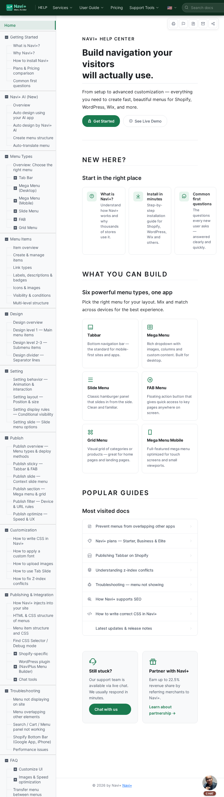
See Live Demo (148, 121)
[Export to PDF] (193, 23)
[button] (28, 36)
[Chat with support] (209, 782)
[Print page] (173, 23)
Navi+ (127, 785)
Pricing (117, 7)
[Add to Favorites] (183, 23)
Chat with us (106, 709)
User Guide (89, 7)
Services (60, 7)
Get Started (103, 121)
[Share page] (212, 23)
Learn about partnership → (162, 709)
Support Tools (141, 7)
